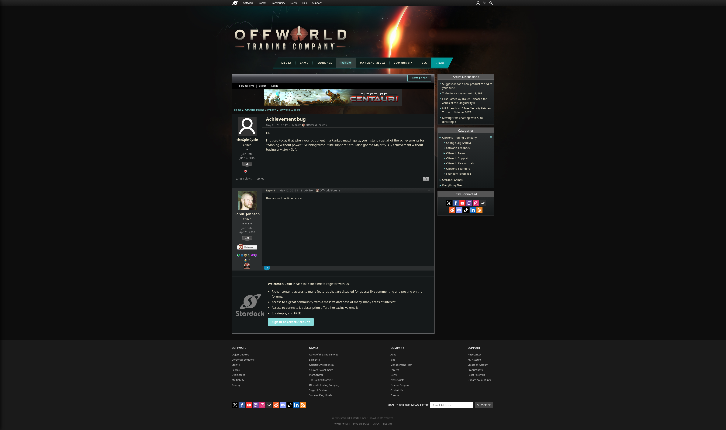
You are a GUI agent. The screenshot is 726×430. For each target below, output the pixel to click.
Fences (236, 370)
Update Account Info (479, 380)
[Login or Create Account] (478, 3)
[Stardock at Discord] (459, 210)
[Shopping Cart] (484, 3)
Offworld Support (290, 109)
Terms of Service (360, 423)
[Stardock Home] (235, 3)
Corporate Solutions (243, 359)
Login (274, 85)
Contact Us (396, 390)
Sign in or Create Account (291, 322)
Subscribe (484, 405)
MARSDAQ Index (372, 63)
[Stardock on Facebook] (455, 203)
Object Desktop (240, 354)
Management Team (401, 364)
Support (317, 3)
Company (397, 348)
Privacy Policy (341, 423)
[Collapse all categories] (491, 137)
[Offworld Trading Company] (290, 36)
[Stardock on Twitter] (448, 203)
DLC (424, 63)
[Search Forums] (491, 3)
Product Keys (475, 370)
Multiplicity (238, 380)
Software (248, 3)
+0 (247, 164)
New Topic (419, 78)
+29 (247, 238)
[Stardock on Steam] (482, 203)
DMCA (376, 423)
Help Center (474, 354)
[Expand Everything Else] (440, 186)
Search (263, 85)
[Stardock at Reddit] (452, 210)
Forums (394, 395)
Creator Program (400, 385)
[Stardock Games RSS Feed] (479, 210)
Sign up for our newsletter (408, 405)
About (393, 354)
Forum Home (246, 85)
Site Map (387, 423)
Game (304, 63)
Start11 (236, 364)
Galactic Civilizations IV (321, 364)
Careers (394, 370)
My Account (474, 359)
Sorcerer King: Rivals (320, 395)
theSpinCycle (247, 139)
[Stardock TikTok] (465, 210)
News (293, 3)
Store (440, 63)
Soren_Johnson (247, 214)
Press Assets (397, 380)
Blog (304, 3)
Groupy (236, 385)
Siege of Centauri (318, 390)
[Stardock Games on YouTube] (462, 203)
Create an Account (478, 364)
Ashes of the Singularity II (323, 354)
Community (278, 3)
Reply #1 (271, 190)
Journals (324, 63)
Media (286, 63)
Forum (346, 63)
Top (429, 190)
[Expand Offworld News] (444, 153)
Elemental (314, 359)
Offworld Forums (316, 125)
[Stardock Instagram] (476, 203)
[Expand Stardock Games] (440, 180)
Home (237, 109)
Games (262, 3)
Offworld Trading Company (260, 109)
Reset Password (477, 374)
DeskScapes (238, 374)
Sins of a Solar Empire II (322, 370)
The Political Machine (321, 380)
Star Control (316, 374)
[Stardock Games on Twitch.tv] (469, 203)
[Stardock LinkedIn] (472, 210)
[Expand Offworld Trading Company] (440, 138)
